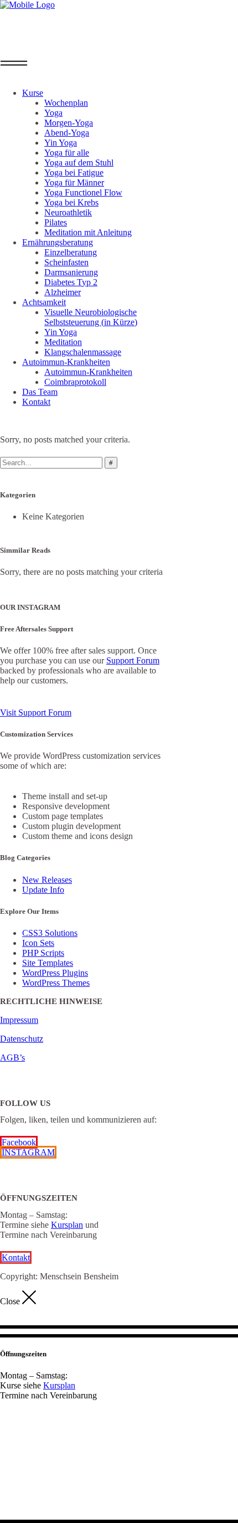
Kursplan (67, 1224)
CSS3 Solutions (49, 933)
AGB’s (12, 1057)
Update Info (43, 889)
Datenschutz (21, 1038)
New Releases (47, 879)
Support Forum (132, 660)
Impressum (19, 1020)
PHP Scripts (43, 953)
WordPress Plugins (55, 972)
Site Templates (47, 963)
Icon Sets (38, 943)
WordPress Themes (56, 982)
